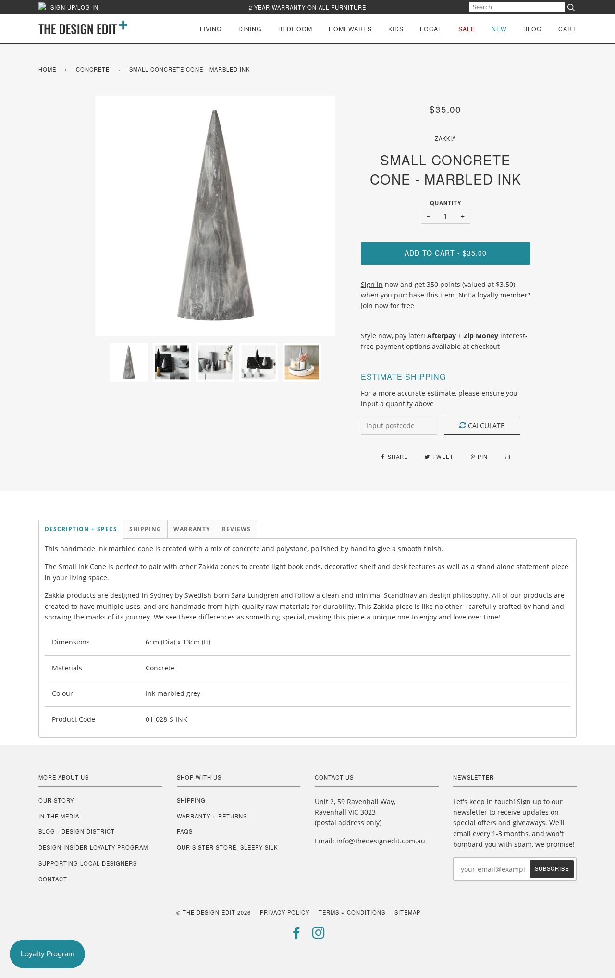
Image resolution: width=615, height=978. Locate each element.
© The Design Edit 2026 (213, 912)
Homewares (350, 29)
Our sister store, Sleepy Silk (227, 847)
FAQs (185, 831)
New (499, 29)
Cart (567, 29)
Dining (250, 29)
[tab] (80, 529)
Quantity (445, 203)
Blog (532, 29)
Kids (396, 29)
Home (47, 69)
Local (431, 29)
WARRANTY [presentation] (191, 529)
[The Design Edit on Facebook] (296, 935)
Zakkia (445, 138)
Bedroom (295, 29)
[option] (215, 216)
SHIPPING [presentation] (145, 529)
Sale (466, 29)
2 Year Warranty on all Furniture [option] (307, 7)
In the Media (58, 816)
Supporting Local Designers (87, 863)
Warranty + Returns (212, 816)
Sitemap (407, 912)
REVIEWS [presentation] (236, 529)
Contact (52, 879)
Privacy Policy (284, 912)
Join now (374, 305)
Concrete (93, 69)
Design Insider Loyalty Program (93, 847)
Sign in (372, 284)
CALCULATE (486, 425)
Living (211, 29)
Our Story (56, 800)
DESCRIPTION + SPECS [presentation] (81, 529)
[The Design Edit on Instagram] (318, 935)
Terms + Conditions (352, 912)
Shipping (191, 800)
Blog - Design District (76, 831)
